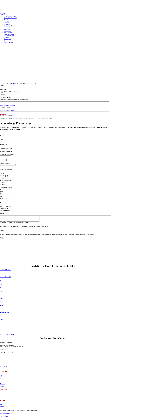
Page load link (4, 416)
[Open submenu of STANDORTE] (9, 29)
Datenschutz (6, 413)
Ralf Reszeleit (16, 83)
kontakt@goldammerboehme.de (7, 366)
